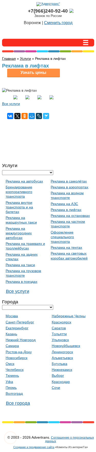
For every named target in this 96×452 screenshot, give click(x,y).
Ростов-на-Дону (19, 352)
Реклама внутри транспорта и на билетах (19, 207)
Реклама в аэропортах (69, 187)
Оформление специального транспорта (62, 237)
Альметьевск (62, 358)
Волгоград (14, 393)
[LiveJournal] (39, 116)
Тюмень (12, 375)
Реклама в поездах (21, 282)
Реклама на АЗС (64, 204)
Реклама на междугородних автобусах (19, 233)
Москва (12, 316)
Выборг (58, 375)
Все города (18, 403)
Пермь (11, 388)
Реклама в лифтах (66, 210)
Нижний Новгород (21, 340)
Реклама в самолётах (69, 181)
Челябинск (15, 370)
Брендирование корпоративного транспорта (19, 191)
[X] (17, 116)
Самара (12, 346)
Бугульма (59, 364)
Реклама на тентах (66, 247)
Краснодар (61, 382)
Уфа (9, 382)
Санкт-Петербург (20, 322)
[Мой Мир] (32, 116)
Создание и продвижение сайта (33, 447)
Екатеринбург (17, 328)
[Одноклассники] (25, 116)
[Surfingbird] (46, 116)
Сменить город (58, 23)
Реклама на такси (20, 265)
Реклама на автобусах (24, 181)
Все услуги (11, 104)
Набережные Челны (69, 316)
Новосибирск (16, 358)
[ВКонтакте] (10, 116)
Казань (11, 334)
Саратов (59, 328)
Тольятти (59, 334)
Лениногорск (62, 352)
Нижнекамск (62, 370)
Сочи (56, 388)
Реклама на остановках (70, 216)
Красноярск (61, 322)
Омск (10, 364)
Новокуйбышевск (66, 346)
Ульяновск (60, 340)
